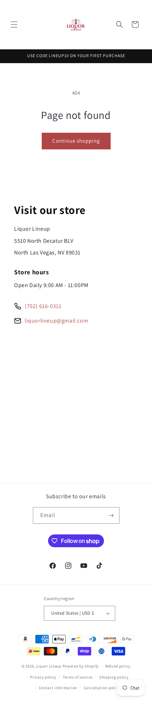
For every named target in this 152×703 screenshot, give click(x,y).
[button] (14, 24)
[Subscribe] (111, 515)
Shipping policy (114, 677)
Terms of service (78, 677)
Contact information (58, 687)
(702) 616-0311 (43, 306)
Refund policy (117, 666)
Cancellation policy (102, 687)
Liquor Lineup (49, 666)
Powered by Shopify (81, 666)
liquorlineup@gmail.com (56, 320)
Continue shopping (76, 140)
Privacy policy (43, 677)
